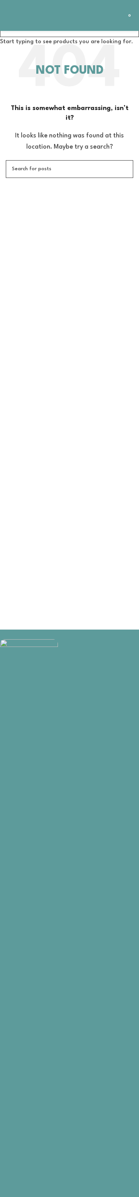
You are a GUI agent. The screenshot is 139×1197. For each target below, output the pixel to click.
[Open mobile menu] (9, 15)
